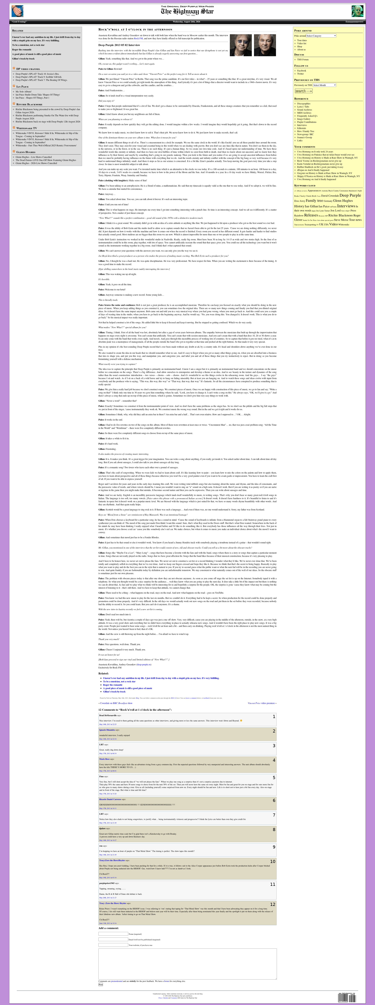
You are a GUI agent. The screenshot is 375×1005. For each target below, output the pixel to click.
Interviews (302, 125)
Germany (328, 200)
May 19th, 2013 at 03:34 (107, 877)
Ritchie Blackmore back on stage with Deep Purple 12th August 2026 (48, 121)
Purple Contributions (306, 121)
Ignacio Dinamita (107, 729)
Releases (311, 215)
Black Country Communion (338, 190)
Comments (174, 998)
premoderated (116, 981)
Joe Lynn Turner (323, 210)
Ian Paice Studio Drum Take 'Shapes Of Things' (38, 94)
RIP (326, 216)
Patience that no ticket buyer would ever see (334, 154)
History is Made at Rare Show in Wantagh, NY (336, 157)
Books (296, 196)
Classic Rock (311, 196)
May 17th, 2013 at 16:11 (107, 808)
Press (353, 210)
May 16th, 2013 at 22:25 (107, 724)
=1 (295, 191)
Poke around (300, 35)
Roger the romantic (21, 49)
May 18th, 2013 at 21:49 (107, 854)
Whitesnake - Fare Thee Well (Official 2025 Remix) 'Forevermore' (46, 145)
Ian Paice (22, 86)
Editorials (301, 128)
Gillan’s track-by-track (23, 58)
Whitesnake (343, 224)
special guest (329, 220)
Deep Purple (350, 195)
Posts (160, 998)
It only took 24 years (323, 151)
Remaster (322, 216)
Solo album (320, 220)
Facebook (301, 70)
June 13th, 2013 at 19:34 (107, 923)
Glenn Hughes (25, 152)
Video (333, 224)
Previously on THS (303, 85)
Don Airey (299, 200)
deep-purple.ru (144, 664)
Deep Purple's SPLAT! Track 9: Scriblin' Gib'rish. (39, 76)
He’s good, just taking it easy (330, 166)
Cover (319, 196)
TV (317, 225)
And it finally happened (318, 169)
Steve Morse (341, 220)
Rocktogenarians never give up (327, 160)
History (299, 206)
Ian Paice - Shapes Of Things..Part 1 (32, 97)
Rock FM (138, 38)
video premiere (261, 703)
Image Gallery (303, 118)
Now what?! (345, 211)
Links (299, 140)
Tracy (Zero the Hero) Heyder (112, 903)
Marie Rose (104, 758)
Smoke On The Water (310, 220)
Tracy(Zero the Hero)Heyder (112, 860)
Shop (299, 46)
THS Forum (302, 59)
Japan (314, 211)
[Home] (187, 16)
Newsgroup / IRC (305, 134)
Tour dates (302, 40)
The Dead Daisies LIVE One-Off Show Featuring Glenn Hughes (46, 159)
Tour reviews (299, 224)
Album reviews (302, 191)
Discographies (303, 103)
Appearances (314, 190)
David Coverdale (330, 195)
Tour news (355, 220)
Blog (137, 698)
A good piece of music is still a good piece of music (36, 54)
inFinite (333, 206)
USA (326, 224)
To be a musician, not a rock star (28, 45)
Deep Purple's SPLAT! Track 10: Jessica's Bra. (37, 73)
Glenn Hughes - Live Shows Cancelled (34, 156)
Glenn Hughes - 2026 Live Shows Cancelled (36, 163)
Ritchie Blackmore (29, 104)
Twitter (300, 73)
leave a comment (191, 698)
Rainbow (299, 215)
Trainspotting (310, 224)
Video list (301, 43)
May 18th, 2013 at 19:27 (107, 840)
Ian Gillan (311, 206)
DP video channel (28, 69)
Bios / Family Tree (305, 131)
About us (301, 49)
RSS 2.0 (173, 698)
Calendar (165, 998)
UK (321, 224)
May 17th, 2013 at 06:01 (107, 771)
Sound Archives (304, 109)
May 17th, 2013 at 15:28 (107, 793)
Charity (302, 196)
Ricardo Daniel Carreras (110, 799)
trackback (206, 698)
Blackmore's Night (355, 190)
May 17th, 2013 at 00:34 (107, 753)
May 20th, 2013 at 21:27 (107, 897)
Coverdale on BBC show (116, 703)
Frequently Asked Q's (307, 115)
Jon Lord (335, 210)
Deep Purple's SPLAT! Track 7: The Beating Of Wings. (42, 79)
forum (166, 981)
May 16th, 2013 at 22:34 (107, 739)
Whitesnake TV (26, 128)
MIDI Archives (304, 112)
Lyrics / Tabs (303, 106)
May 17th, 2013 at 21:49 (107, 823)
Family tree (314, 200)
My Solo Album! (23, 91)
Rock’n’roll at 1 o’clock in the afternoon (135, 29)
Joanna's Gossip (304, 137)
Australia (325, 191)
